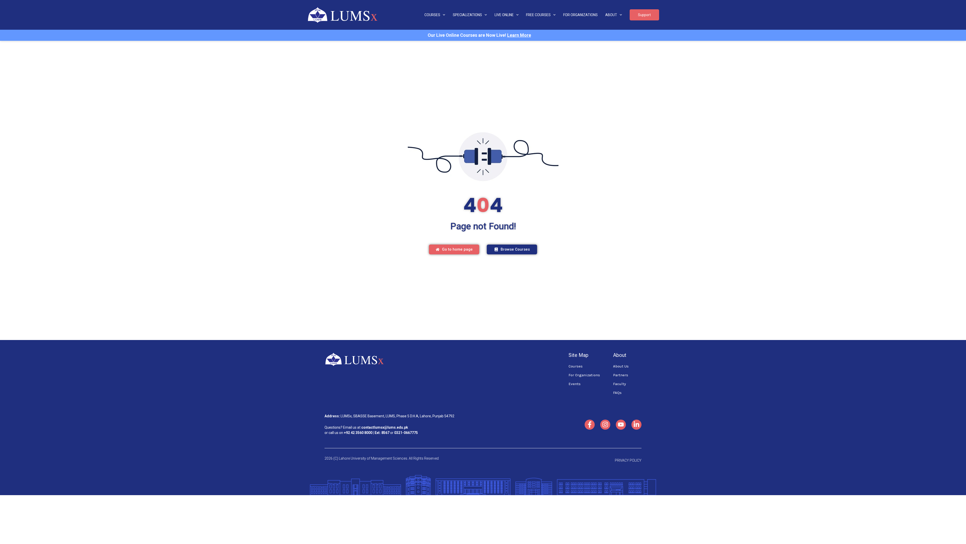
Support (644, 15)
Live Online (504, 15)
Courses (432, 15)
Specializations (467, 15)
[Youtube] (621, 425)
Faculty (619, 384)
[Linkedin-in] (636, 425)
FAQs (617, 392)
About (611, 15)
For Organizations (580, 15)
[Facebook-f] (590, 425)
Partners (620, 375)
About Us (621, 366)
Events (575, 384)
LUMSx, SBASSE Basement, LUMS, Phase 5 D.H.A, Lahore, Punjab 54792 (397, 416)
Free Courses (538, 15)
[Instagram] (605, 425)
